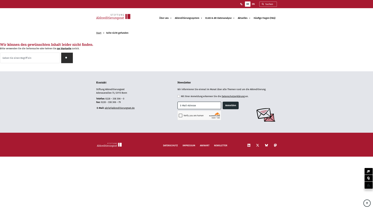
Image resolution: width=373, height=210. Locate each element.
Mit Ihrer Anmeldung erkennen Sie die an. (214, 96)
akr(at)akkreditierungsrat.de (120, 108)
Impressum (189, 145)
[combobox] (268, 4)
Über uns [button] (164, 18)
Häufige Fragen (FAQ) (264, 18)
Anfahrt (204, 145)
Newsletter (220, 145)
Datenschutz (170, 145)
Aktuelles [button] (243, 18)
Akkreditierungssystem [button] (187, 18)
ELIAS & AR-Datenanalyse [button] (218, 18)
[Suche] (67, 58)
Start (98, 33)
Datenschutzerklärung (233, 96)
